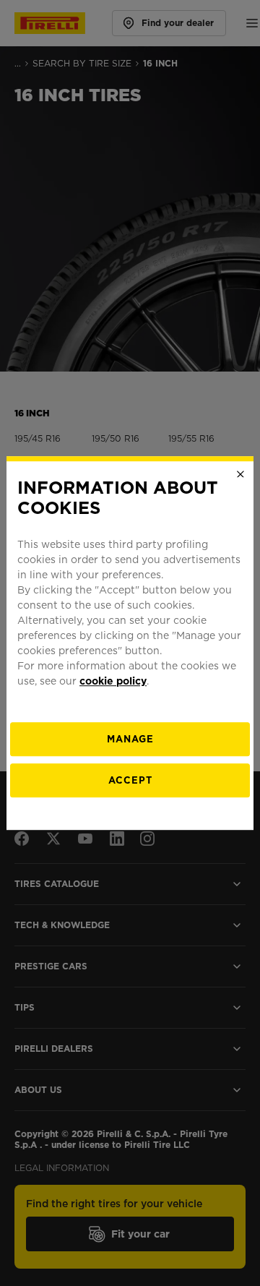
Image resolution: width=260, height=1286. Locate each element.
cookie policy (113, 681)
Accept (130, 780)
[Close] (240, 474)
